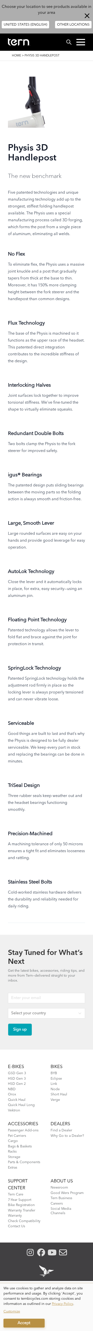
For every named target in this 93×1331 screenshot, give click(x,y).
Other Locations (73, 24)
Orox (12, 1094)
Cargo (13, 1141)
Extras (12, 1167)
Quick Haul (17, 1100)
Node (55, 1089)
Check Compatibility (24, 1221)
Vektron (14, 1110)
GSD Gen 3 (17, 1073)
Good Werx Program (67, 1193)
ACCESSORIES (23, 1124)
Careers (57, 1203)
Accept (24, 1323)
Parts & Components (24, 1162)
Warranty (15, 1215)
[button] (80, 42)
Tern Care (15, 1194)
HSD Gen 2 (17, 1084)
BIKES (56, 1067)
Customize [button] (11, 1311)
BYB (54, 1073)
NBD (12, 1089)
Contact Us (16, 1226)
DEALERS (60, 1124)
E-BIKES (16, 1067)
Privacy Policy (62, 1304)
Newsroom (59, 1187)
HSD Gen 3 (17, 1078)
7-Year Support (19, 1200)
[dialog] (46, 1307)
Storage (14, 1157)
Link (54, 1084)
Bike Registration (21, 1205)
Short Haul (59, 1094)
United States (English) (25, 24)
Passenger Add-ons (23, 1130)
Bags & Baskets (20, 1146)
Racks (12, 1151)
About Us (62, 1181)
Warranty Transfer (21, 1210)
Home (16, 55)
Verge (55, 1100)
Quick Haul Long (21, 1105)
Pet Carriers (17, 1136)
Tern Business (61, 1198)
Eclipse (56, 1078)
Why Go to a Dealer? (67, 1136)
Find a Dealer (61, 1130)
